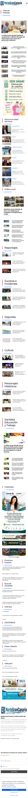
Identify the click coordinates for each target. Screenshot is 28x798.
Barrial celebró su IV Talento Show (10, 573)
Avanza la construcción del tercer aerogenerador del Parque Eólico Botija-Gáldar (18, 57)
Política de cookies (11, 786)
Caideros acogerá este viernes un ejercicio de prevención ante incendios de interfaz (13, 603)
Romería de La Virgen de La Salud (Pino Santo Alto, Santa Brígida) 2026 (19, 270)
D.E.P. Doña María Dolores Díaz (9, 668)
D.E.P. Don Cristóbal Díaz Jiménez (10, 672)
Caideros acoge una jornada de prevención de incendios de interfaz (13, 591)
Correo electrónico (6, 760)
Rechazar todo (14, 795)
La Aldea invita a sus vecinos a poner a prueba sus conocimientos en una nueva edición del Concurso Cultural (18, 61)
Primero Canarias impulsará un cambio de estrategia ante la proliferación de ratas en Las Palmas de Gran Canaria (18, 221)
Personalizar (14, 792)
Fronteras (4, 660)
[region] (14, 788)
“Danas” (4, 619)
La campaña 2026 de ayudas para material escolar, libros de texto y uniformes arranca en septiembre (17, 459)
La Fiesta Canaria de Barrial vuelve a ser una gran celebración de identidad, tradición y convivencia (12, 579)
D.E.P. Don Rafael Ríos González (10, 676)
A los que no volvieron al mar (9, 651)
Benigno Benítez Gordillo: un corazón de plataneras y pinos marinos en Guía (19, 401)
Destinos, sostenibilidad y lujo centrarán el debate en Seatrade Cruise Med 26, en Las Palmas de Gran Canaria (14, 635)
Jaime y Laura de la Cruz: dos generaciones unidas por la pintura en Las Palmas (18, 47)
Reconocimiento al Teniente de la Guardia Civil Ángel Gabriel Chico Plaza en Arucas (18, 52)
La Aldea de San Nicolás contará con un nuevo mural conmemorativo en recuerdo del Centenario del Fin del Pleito (13, 597)
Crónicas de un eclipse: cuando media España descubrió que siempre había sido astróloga (13, 655)
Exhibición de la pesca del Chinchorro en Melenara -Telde (18, 254)
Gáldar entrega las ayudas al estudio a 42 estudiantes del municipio (17, 473)
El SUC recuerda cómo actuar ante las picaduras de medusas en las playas (17, 478)
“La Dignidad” (5, 611)
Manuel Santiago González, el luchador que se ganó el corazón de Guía (19, 392)
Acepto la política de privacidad (11, 768)
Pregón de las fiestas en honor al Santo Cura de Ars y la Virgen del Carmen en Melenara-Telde (18, 262)
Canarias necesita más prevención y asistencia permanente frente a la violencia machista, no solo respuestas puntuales (18, 231)
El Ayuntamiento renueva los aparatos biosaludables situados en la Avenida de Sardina (18, 66)
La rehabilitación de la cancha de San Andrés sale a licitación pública (19, 323)
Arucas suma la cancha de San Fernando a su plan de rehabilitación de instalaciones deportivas (18, 331)
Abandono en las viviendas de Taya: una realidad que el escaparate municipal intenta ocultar (13, 211)
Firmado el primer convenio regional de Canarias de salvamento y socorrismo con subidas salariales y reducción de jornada (12, 629)
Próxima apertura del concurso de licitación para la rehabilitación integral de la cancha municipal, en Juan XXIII (18, 340)
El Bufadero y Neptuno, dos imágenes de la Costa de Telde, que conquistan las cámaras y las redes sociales (13, 642)
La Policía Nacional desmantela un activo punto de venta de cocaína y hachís (18, 290)
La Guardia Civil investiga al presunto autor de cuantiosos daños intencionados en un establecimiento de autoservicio (19, 307)
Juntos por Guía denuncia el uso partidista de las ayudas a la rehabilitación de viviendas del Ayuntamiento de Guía (18, 235)
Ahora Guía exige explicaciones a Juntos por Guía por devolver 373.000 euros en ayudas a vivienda (18, 226)
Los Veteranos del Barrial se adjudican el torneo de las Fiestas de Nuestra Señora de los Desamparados (13, 568)
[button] (27, 3)
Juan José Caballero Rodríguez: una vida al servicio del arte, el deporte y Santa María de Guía (18, 409)
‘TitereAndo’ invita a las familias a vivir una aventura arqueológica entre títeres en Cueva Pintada (18, 71)
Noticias (4, 766)
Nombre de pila (5, 755)
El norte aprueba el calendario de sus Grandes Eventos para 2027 (18, 76)
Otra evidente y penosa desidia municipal (12, 615)
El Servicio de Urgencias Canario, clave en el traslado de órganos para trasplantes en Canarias (18, 469)
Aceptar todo (14, 789)
